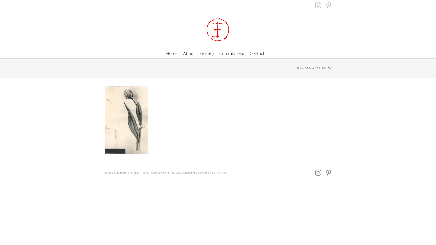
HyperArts (221, 172)
